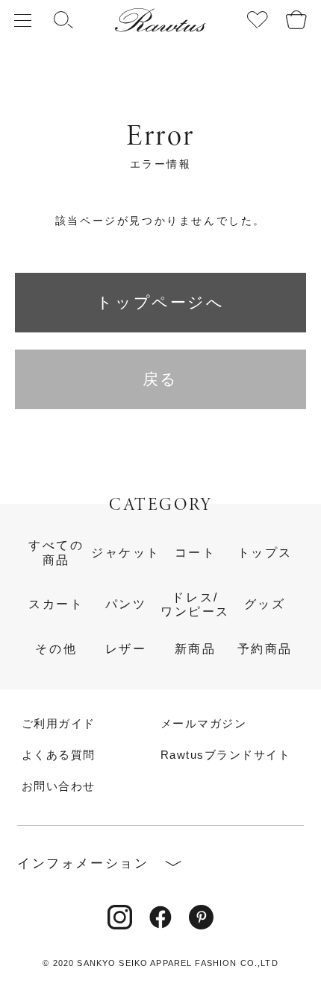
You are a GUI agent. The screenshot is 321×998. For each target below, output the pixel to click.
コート (195, 552)
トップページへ (160, 302)
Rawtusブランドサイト (225, 755)
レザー (126, 648)
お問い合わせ (59, 786)
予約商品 (265, 648)
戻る (160, 379)
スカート (56, 603)
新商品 (195, 648)
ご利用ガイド (59, 724)
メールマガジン (203, 724)
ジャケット (125, 552)
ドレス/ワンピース (195, 604)
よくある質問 (59, 755)
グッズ (265, 603)
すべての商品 (56, 552)
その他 (56, 648)
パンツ (126, 603)
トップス (265, 552)
